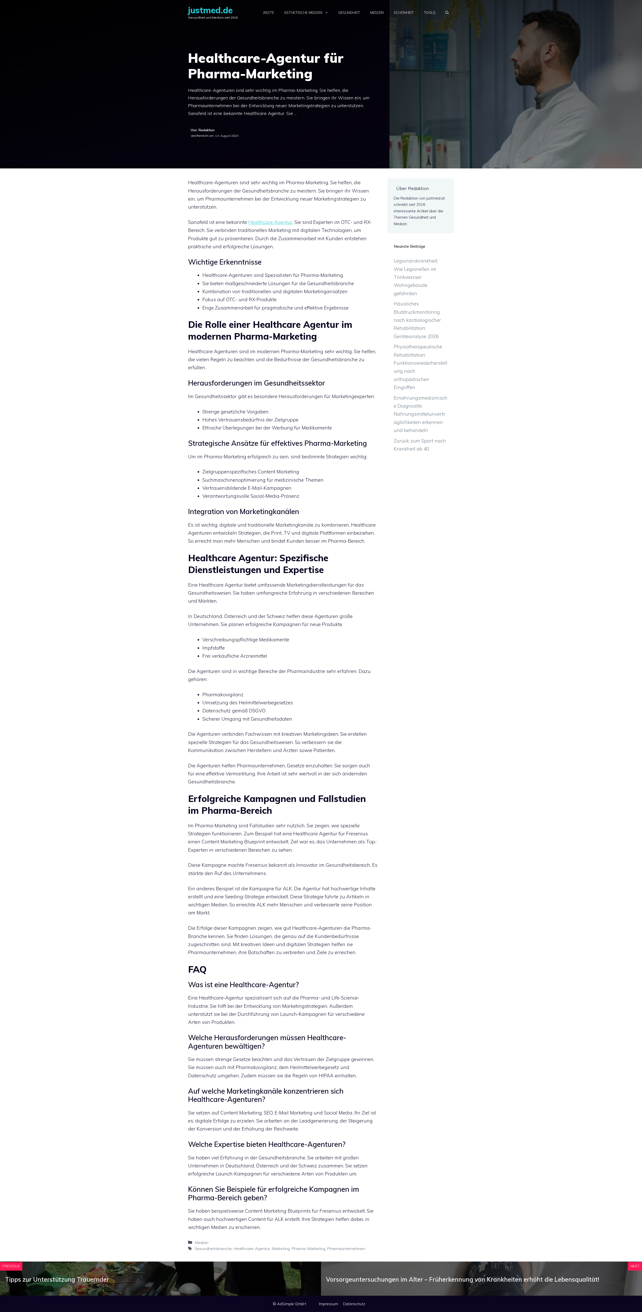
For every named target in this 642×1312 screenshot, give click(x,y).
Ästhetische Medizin (303, 12)
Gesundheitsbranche (213, 1248)
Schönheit (404, 12)
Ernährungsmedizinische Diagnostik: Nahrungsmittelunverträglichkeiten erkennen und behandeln (420, 414)
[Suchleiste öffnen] (447, 12)
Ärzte (268, 12)
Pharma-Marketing (308, 1248)
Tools (429, 12)
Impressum (328, 1303)
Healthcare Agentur (270, 222)
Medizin (377, 12)
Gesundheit (349, 12)
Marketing (281, 1248)
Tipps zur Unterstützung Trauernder (57, 1279)
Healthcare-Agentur (251, 1248)
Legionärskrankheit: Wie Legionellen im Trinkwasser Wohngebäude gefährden (416, 277)
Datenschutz (354, 1303)
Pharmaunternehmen (346, 1248)
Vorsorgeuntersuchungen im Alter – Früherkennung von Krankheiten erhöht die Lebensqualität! (462, 1279)
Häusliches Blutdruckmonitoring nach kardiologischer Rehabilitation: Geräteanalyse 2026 (417, 320)
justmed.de (210, 10)
